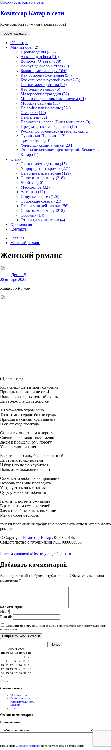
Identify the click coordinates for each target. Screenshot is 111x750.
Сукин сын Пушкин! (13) (43, 136)
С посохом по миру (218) (43, 178)
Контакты (19, 229)
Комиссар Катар (37, 537)
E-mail (6, 617)
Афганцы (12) (33, 192)
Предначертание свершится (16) (49, 126)
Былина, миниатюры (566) (44, 70)
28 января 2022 (13, 279)
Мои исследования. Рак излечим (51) (53, 98)
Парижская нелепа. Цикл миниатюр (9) (55, 122)
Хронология (21, 224)
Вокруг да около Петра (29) (45, 66)
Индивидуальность (22, 701)
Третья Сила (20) (35, 140)
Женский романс (25, 242)
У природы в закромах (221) (45, 168)
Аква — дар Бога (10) (40, 56)
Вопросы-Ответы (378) (41, 61)
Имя (4, 611)
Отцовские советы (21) (41, 201)
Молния (15, 704)
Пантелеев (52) (34, 117)
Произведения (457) (38, 52)
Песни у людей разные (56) (44, 206)
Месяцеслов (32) (35, 187)
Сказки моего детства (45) (44, 164)
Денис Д (18, 275)
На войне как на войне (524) (46, 108)
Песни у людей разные (52, 553)
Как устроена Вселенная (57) (46, 75)
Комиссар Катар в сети (32, 13)
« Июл (4, 681)
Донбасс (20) (32, 182)
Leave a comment (14, 553)
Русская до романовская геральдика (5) (55, 131)
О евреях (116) (33, 112)
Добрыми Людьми (27, 745)
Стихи (16, 159)
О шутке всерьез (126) (40, 196)
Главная (17, 238)
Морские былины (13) (40, 103)
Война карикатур (20, 698)
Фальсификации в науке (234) (47, 145)
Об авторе (19, 42)
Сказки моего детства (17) (44, 84)
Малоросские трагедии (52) (45, 94)
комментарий (11, 606)
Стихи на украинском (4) (43, 220)
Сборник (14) (32, 215)
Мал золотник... (20, 695)
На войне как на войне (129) (46, 173)
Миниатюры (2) (24, 47)
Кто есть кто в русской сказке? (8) (50, 80)
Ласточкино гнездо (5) (40, 89)
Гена (13, 707)
